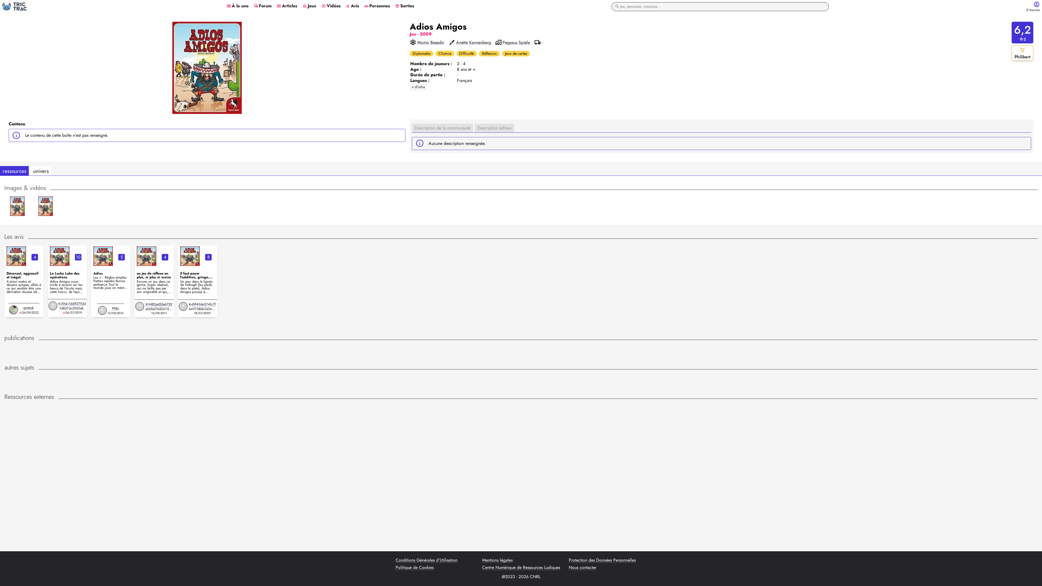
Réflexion (489, 53)
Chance (445, 53)
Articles (287, 6)
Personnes (377, 6)
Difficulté (466, 53)
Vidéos (331, 6)
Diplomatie (421, 53)
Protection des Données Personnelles (602, 560)
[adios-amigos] (16, 256)
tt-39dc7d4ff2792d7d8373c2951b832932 (72, 308)
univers (41, 171)
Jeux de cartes (516, 53)
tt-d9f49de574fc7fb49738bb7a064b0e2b (202, 309)
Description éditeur (494, 128)
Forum (263, 6)
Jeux (309, 6)
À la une (238, 6)
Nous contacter (582, 567)
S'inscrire (1033, 10)
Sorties (404, 6)
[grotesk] (13, 309)
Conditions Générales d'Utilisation (427, 560)
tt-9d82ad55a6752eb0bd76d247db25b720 (159, 309)
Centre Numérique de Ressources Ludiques (521, 567)
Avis (352, 6)
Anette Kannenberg (473, 42)
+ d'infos (418, 87)
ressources (14, 171)
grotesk (28, 307)
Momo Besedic (430, 42)
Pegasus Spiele (516, 42)
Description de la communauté (442, 128)
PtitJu (115, 308)
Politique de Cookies (415, 567)
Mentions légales (497, 560)
